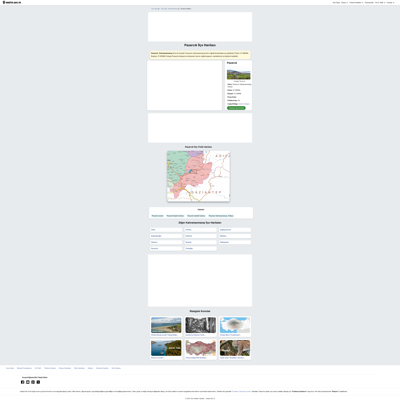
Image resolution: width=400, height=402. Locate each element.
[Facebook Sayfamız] (22, 383)
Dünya (343, 2)
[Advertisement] (199, 26)
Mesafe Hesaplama (24, 368)
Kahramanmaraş (173, 8)
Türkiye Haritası (50, 368)
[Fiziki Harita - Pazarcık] (198, 202)
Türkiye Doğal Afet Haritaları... (196, 358)
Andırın (188, 230)
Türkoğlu (189, 248)
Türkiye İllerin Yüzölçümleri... (230, 335)
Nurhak (188, 242)
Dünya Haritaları (65, 368)
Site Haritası (116, 368)
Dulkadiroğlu (156, 236)
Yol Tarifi (38, 368)
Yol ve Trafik (379, 2)
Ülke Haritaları (79, 368)
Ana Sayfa (336, 2)
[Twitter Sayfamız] (38, 383)
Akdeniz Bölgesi (244, 104)
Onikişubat (224, 242)
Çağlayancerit (225, 230)
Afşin (153, 230)
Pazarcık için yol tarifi (236, 108)
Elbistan (223, 236)
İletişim (90, 368)
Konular (389, 2)
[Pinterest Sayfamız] (33, 383)
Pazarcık (154, 248)
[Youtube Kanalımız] (27, 383)
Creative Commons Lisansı (241, 391)
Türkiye (163, 8)
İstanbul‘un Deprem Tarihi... (196, 335)
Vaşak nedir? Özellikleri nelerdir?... (232, 358)
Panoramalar (369, 2)
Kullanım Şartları (102, 368)
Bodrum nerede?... (158, 358)
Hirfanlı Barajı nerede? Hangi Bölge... (164, 335)
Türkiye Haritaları (355, 2)
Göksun (154, 242)
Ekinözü (189, 236)
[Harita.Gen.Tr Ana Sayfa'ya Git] (12, 3)
